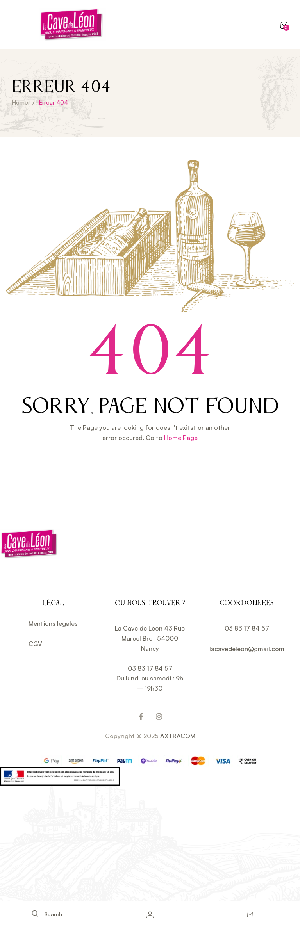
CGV (35, 644)
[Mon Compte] (150, 914)
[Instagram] (159, 716)
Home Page (181, 438)
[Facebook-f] (141, 716)
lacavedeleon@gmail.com (246, 649)
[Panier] (250, 914)
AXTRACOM (177, 736)
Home (20, 102)
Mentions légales (53, 623)
